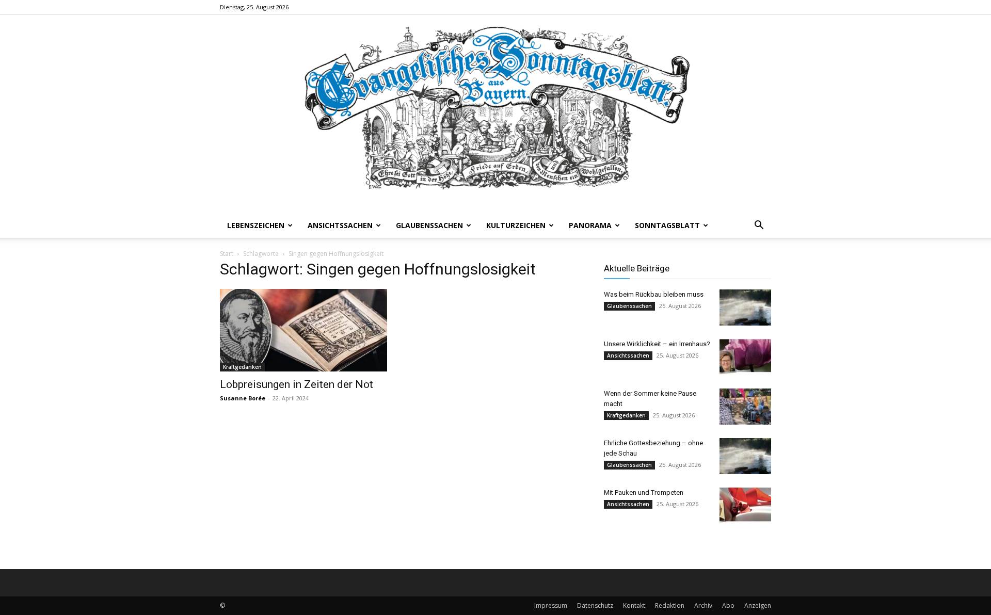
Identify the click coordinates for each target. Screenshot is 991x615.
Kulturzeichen (516, 225)
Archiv (703, 605)
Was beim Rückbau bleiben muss (654, 294)
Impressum (550, 605)
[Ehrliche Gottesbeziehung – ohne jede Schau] (745, 456)
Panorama (590, 225)
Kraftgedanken (242, 366)
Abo (728, 605)
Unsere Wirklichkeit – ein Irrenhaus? (657, 344)
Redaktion (669, 605)
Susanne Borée (242, 398)
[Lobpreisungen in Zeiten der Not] (303, 330)
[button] (758, 226)
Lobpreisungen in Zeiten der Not (296, 384)
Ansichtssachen (340, 225)
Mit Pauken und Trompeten (643, 492)
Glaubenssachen (429, 225)
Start (226, 253)
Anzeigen (757, 605)
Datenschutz (595, 605)
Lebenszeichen (255, 225)
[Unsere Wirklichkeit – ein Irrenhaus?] (745, 357)
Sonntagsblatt (667, 225)
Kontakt (634, 605)
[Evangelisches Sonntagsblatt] (495, 114)
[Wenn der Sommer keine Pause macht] (745, 407)
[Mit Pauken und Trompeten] (745, 506)
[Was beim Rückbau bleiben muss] (745, 307)
